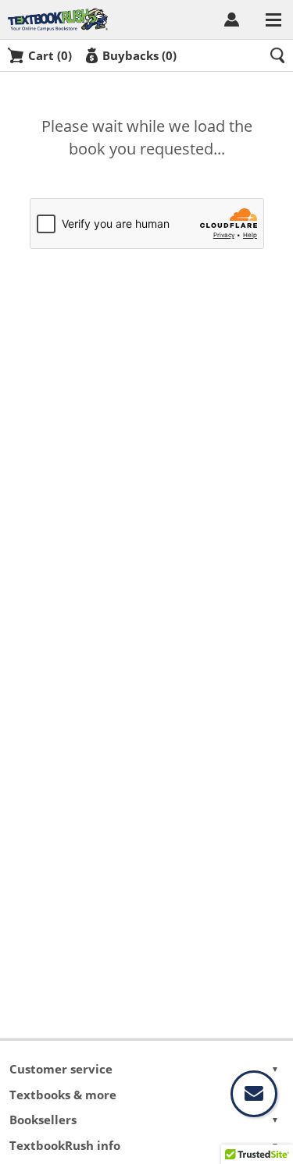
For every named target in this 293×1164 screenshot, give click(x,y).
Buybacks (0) (139, 55)
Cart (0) (50, 55)
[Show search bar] (277, 55)
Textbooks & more (144, 1094)
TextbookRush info (144, 1145)
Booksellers (144, 1119)
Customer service (144, 1069)
